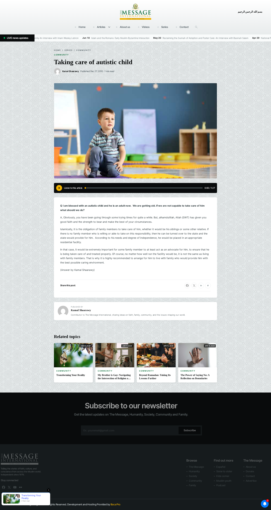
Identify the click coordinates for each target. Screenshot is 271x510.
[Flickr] (20, 487)
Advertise (251, 480)
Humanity (194, 471)
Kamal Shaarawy (81, 310)
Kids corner (222, 476)
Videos (146, 27)
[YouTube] (15, 487)
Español (220, 466)
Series (164, 27)
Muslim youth (223, 480)
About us (125, 27)
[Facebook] (3, 487)
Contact (184, 27)
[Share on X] (194, 285)
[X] (9, 487)
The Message (196, 466)
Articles (101, 27)
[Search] (196, 27)
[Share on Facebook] (187, 285)
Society (193, 476)
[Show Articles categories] (109, 27)
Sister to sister (224, 471)
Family (192, 485)
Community (83, 50)
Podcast (221, 485)
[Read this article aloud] (59, 188)
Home (82, 27)
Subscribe (190, 430)
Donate (250, 471)
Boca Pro (115, 504)
